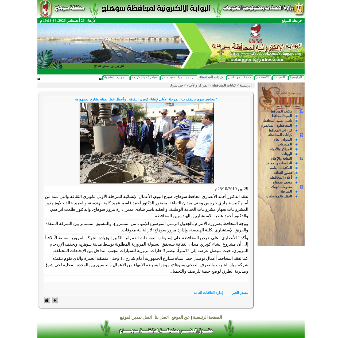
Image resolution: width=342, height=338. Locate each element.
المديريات (285, 144)
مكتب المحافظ (281, 111)
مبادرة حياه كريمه (144, 77)
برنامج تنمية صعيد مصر (178, 77)
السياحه (279, 77)
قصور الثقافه (283, 173)
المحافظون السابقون (276, 125)
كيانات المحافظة (211, 77)
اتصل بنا (162, 317)
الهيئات (287, 154)
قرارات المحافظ (280, 130)
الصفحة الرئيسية (207, 317)
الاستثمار (262, 77)
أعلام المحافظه (281, 177)
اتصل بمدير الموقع (136, 317)
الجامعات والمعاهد (279, 163)
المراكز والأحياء (281, 149)
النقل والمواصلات (279, 196)
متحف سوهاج (282, 182)
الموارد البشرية (115, 77)
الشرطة (286, 191)
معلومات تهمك (281, 187)
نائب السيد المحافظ (277, 121)
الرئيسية (296, 77)
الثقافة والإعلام (281, 158)
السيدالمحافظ (281, 116)
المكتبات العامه (281, 168)
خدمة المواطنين (239, 77)
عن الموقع (181, 317)
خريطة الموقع (292, 20)
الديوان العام (283, 139)
